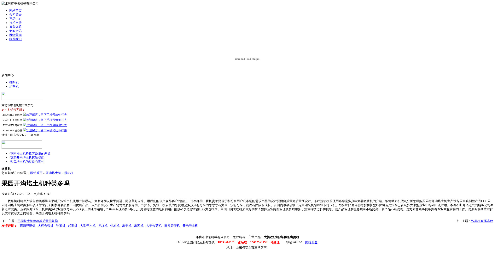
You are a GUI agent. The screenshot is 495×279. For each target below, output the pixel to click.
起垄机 (14, 86)
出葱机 (138, 225)
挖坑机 (103, 225)
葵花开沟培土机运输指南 (27, 157)
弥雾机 (60, 225)
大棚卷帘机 (45, 225)
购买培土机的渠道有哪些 (27, 161)
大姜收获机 (154, 225)
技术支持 (15, 22)
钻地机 (114, 225)
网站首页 (15, 10)
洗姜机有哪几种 (482, 221)
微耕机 (14, 82)
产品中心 (15, 18)
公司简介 (15, 14)
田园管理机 (172, 225)
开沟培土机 (53, 173)
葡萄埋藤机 (27, 225)
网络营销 (15, 35)
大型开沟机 (88, 225)
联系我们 (15, 39)
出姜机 (126, 225)
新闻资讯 (15, 31)
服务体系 (15, 26)
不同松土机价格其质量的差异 (30, 153)
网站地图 (311, 242)
